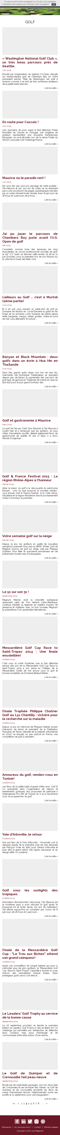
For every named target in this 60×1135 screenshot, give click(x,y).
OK (53, 4)
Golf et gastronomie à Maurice (26, 420)
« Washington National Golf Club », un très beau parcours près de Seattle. (30, 62)
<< (14, 1103)
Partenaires (6, 1127)
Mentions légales (51, 1127)
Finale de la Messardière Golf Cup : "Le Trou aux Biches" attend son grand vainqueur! (30, 954)
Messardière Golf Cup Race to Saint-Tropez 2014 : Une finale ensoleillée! (30, 651)
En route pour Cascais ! (20, 122)
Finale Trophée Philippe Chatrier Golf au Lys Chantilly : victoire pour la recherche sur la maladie (30, 715)
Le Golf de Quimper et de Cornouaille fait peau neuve (30, 1075)
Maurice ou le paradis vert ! (24, 178)
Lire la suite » (51, 88)
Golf (30, 22)
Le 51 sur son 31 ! (15, 592)
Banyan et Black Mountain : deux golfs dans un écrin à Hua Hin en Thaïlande (30, 360)
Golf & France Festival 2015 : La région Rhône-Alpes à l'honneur (30, 478)
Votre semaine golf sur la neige (27, 536)
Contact (37, 1127)
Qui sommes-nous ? (22, 1127)
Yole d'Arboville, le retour (22, 834)
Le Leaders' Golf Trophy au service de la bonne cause (30, 1015)
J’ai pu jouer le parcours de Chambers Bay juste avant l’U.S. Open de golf (30, 237)
